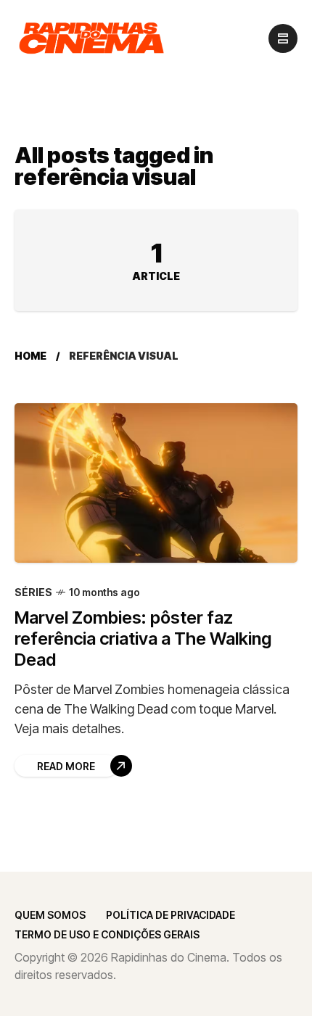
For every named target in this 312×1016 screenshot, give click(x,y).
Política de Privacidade (170, 915)
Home (30, 356)
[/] (282, 38)
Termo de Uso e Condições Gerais (107, 934)
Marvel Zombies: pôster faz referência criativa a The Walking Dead (143, 639)
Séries (33, 592)
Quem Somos (50, 915)
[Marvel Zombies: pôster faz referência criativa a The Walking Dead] (156, 483)
